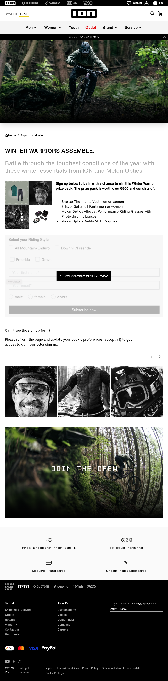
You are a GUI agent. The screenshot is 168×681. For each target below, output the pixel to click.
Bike (24, 13)
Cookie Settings (54, 673)
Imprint (49, 668)
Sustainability (67, 610)
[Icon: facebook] (14, 661)
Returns (10, 619)
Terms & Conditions (68, 668)
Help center (12, 634)
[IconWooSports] (88, 3)
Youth (74, 27)
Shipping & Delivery (18, 610)
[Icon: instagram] (19, 661)
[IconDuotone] (30, 3)
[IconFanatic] (52, 3)
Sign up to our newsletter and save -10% (133, 606)
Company (64, 624)
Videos (62, 614)
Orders (9, 614)
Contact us (12, 629)
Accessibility (134, 668)
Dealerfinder (66, 619)
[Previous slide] (151, 356)
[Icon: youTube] (7, 661)
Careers (63, 629)
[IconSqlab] (72, 3)
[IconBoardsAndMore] (9, 586)
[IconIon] (10, 3)
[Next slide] (160, 356)
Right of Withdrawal (112, 668)
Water (11, 13)
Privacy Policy (90, 668)
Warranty (11, 624)
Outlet (90, 27)
